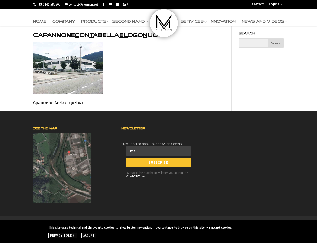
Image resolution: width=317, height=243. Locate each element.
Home (39, 22)
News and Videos (263, 22)
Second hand (128, 22)
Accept (88, 235)
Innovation (223, 22)
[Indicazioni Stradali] (62, 168)
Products (93, 22)
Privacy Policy (62, 235)
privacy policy (135, 176)
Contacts (258, 4)
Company (63, 22)
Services (192, 22)
